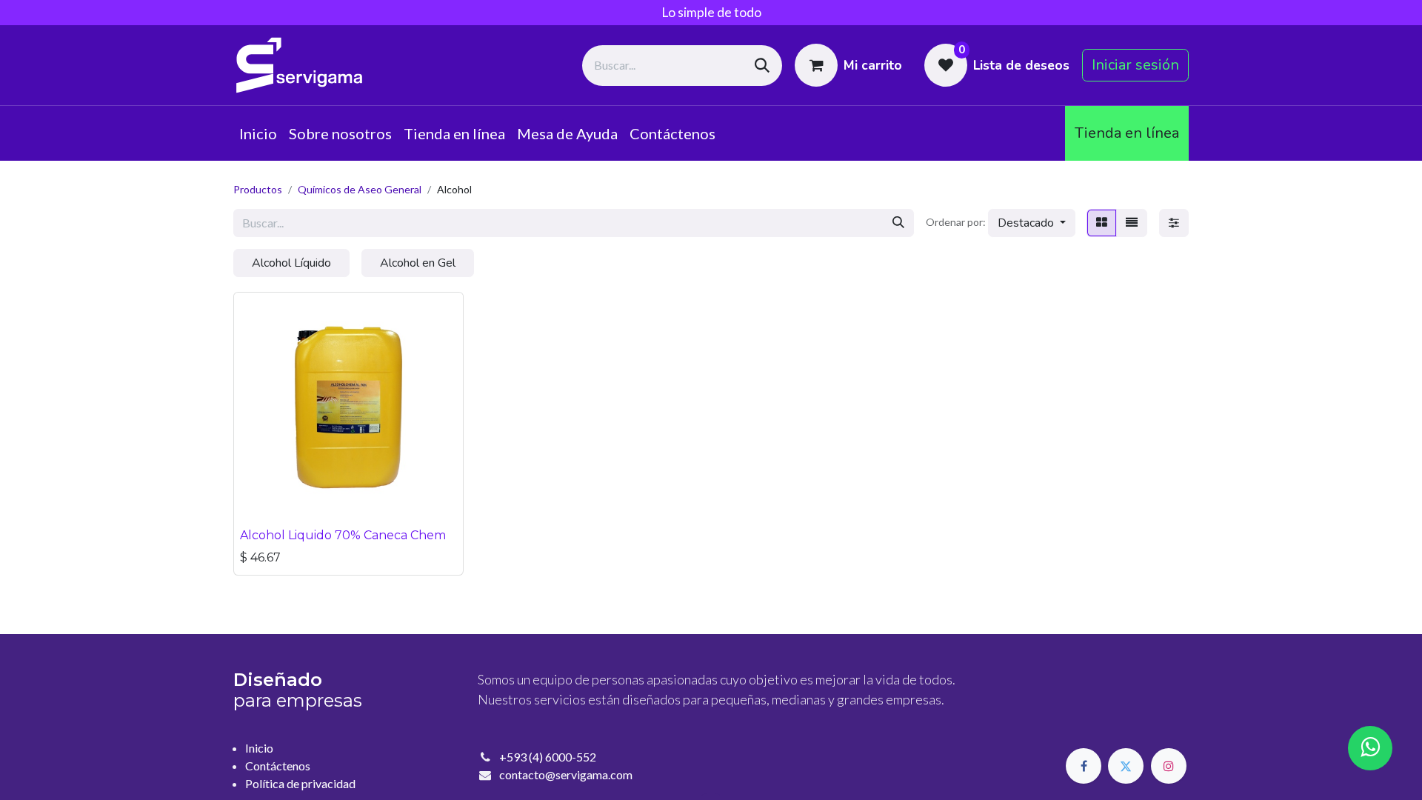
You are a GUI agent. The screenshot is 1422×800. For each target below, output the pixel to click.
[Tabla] (1101, 223)
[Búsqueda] (762, 65)
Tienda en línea (1127, 133)
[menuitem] (258, 133)
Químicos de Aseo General (359, 189)
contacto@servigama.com (565, 774)
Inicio (259, 748)
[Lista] (1131, 223)
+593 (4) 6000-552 (547, 757)
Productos (257, 189)
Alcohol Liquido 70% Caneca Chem (343, 535)
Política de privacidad (300, 783)
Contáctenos (277, 766)
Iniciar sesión (1135, 65)
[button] (1031, 223)
